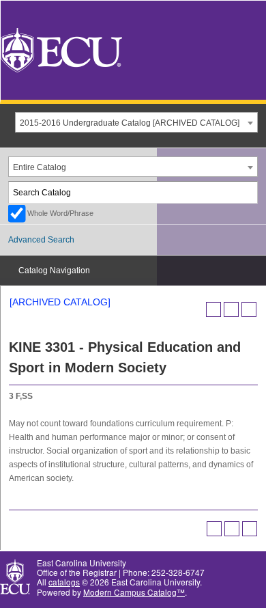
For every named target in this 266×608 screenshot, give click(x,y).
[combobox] (136, 122)
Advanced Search (41, 240)
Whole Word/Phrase (60, 213)
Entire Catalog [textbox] (39, 167)
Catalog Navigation (54, 270)
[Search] (247, 192)
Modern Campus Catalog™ (134, 592)
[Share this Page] (213, 309)
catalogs (64, 582)
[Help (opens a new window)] (248, 309)
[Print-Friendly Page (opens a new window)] (231, 309)
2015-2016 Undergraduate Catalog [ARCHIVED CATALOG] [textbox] (129, 123)
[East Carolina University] (61, 49)
